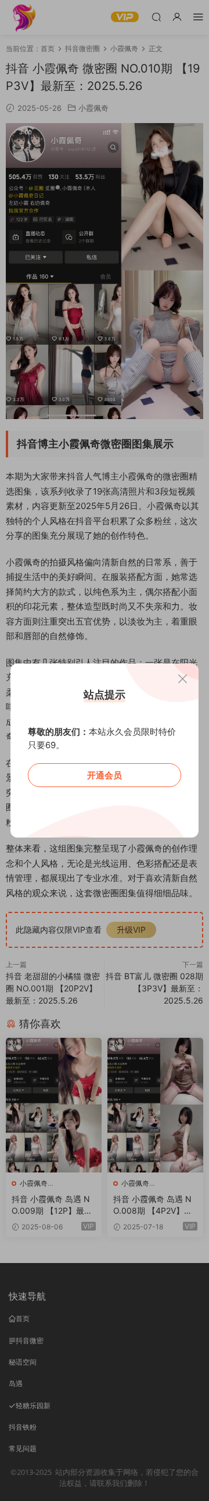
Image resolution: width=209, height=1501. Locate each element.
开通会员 (104, 775)
